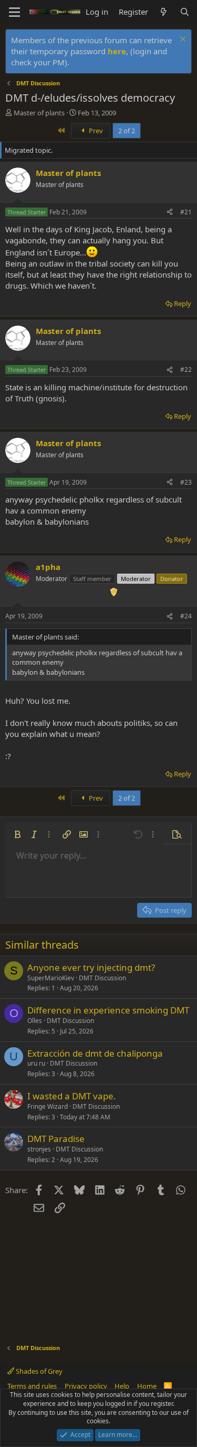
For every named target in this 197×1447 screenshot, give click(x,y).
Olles (34, 1020)
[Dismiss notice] (181, 40)
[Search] (184, 12)
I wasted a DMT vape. (71, 1096)
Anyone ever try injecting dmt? (91, 967)
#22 (186, 369)
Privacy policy (86, 1386)
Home (147, 1386)
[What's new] (163, 12)
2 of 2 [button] (126, 130)
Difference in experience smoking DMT (108, 1010)
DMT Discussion (102, 977)
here (117, 51)
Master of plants (39, 112)
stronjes (39, 1149)
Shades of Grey (38, 1371)
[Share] (170, 212)
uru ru (36, 1063)
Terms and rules (32, 1386)
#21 (186, 212)
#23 (186, 482)
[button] (17, 834)
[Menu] (14, 12)
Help (122, 1386)
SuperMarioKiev (50, 977)
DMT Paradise (56, 1139)
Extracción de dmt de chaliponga (95, 1053)
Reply (182, 303)
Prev (95, 130)
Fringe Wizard (47, 1106)
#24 (186, 616)
